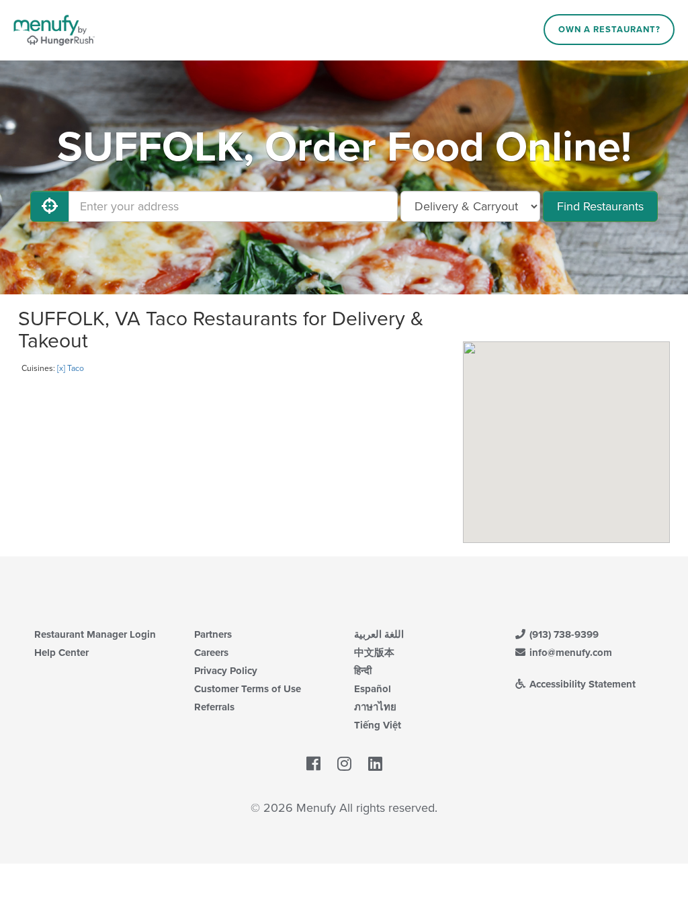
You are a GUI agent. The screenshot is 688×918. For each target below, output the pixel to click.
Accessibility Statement (581, 684)
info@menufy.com (569, 652)
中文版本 (374, 652)
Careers (211, 652)
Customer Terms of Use (247, 689)
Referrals (214, 707)
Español (372, 689)
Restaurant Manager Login (95, 634)
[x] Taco (70, 368)
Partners (213, 634)
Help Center (61, 652)
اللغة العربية (379, 634)
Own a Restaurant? (609, 29)
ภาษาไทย (375, 707)
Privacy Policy (225, 671)
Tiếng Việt (377, 725)
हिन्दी (363, 671)
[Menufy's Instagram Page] (344, 764)
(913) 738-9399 (563, 634)
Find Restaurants (600, 206)
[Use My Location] (49, 206)
